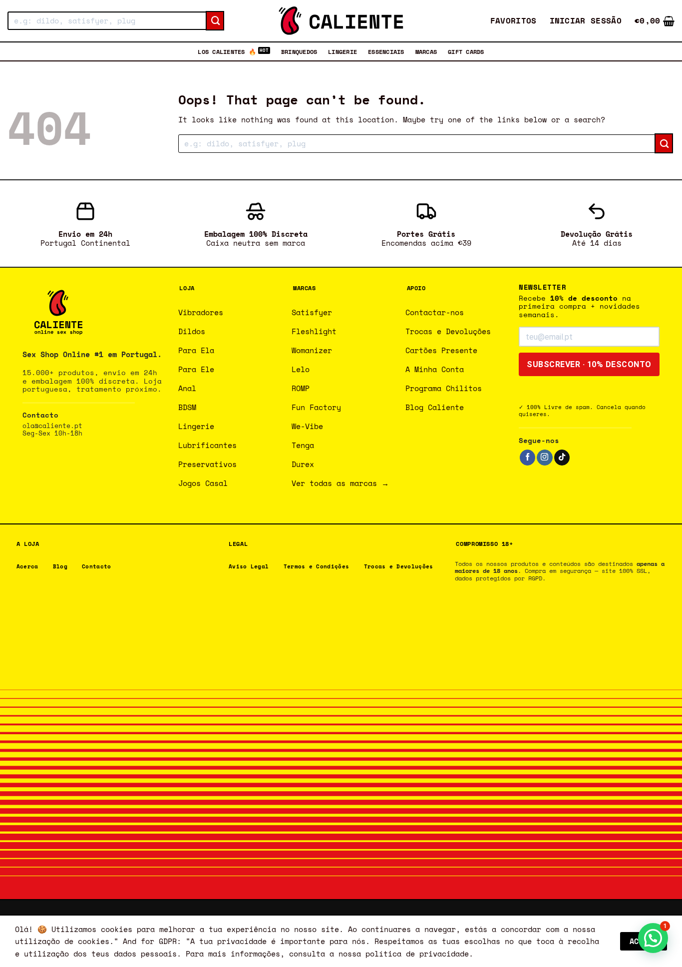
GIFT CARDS (466, 51)
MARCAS (426, 51)
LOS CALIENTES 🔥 (227, 51)
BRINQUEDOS (299, 51)
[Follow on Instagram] (544, 458)
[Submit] (215, 21)
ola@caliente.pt (52, 426)
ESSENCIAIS (386, 51)
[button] (586, 20)
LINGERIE (342, 51)
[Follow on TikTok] (562, 458)
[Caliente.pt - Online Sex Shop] (341, 20)
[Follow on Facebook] (527, 458)
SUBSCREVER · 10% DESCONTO (589, 364)
